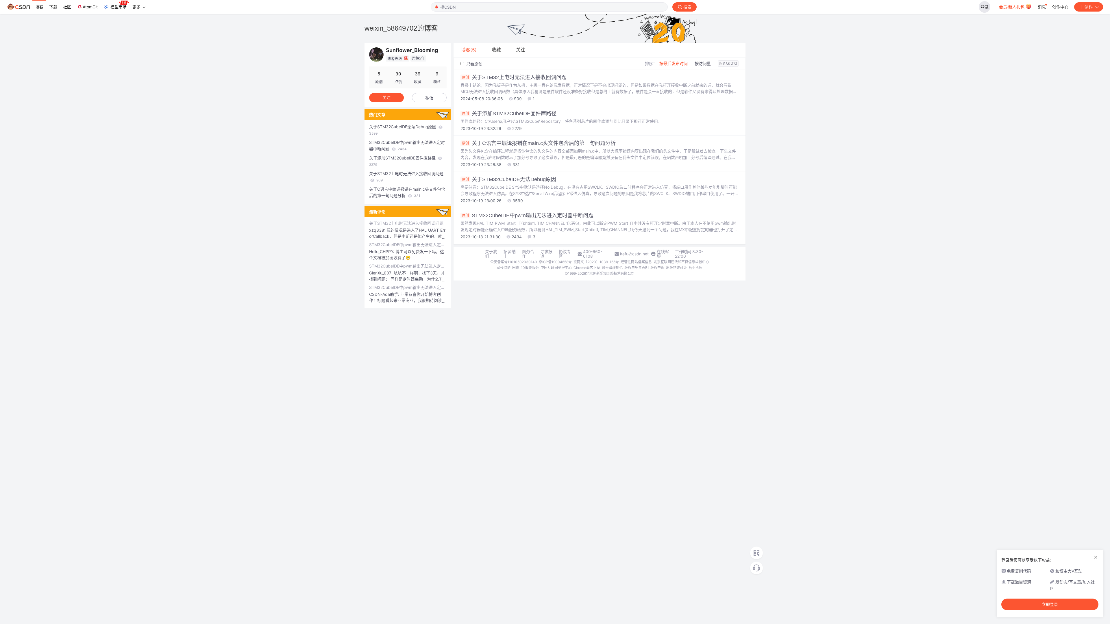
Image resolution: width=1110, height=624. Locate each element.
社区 (67, 6)
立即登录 (1050, 604)
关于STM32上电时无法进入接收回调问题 (514, 77)
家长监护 (503, 267)
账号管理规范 (612, 267)
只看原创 (473, 63)
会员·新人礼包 (1012, 6)
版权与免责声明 (636, 267)
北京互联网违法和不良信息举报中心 (681, 262)
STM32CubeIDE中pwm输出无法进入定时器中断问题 (527, 215)
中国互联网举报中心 (556, 267)
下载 (53, 6)
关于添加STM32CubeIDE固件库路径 (509, 113)
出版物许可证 (676, 267)
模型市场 (118, 6)
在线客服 (663, 254)
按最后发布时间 (673, 63)
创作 (1089, 6)
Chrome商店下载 (587, 267)
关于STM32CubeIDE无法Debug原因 (509, 179)
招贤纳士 (510, 254)
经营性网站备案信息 (636, 262)
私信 (429, 97)
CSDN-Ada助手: (384, 294)
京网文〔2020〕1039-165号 (596, 262)
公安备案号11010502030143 (513, 262)
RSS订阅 (730, 64)
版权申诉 (657, 267)
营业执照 (695, 267)
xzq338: (377, 230)
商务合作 (528, 254)
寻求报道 (546, 254)
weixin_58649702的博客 (401, 28)
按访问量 (703, 63)
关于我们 (491, 254)
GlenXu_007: (381, 272)
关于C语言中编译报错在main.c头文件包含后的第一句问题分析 (539, 143)
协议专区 (565, 254)
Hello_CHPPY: (382, 251)
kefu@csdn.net (634, 254)
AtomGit (90, 6)
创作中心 (1060, 6)
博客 (39, 6)
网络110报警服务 (525, 267)
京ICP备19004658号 (555, 262)
